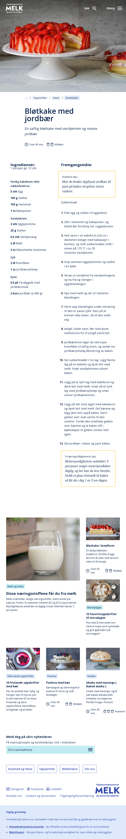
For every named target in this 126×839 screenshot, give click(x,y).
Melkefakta (70, 769)
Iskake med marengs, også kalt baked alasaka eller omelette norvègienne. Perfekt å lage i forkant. (101, 692)
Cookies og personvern (41, 796)
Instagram (17, 789)
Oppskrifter (47, 769)
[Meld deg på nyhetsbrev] (90, 750)
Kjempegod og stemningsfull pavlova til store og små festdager (62, 689)
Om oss (90, 769)
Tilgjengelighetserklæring (77, 796)
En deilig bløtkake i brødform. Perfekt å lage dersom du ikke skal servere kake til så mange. (102, 553)
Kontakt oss (14, 796)
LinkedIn (56, 789)
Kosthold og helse (20, 769)
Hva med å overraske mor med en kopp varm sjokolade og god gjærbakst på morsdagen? (102, 623)
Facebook (37, 789)
